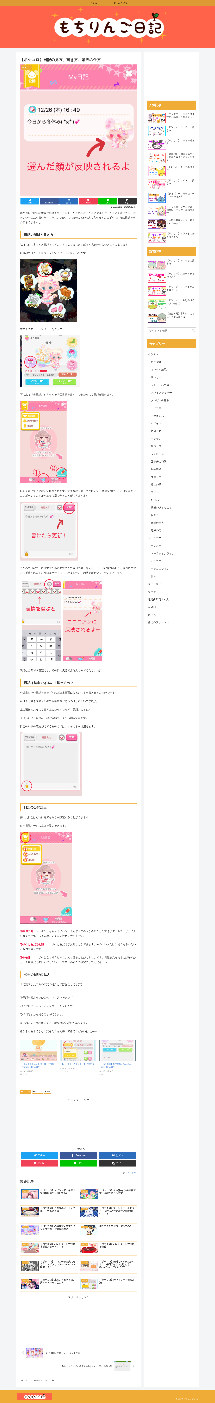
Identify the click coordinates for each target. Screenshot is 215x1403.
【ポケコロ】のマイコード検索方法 (77, 1064)
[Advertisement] (78, 1122)
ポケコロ (26, 1092)
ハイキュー (157, 423)
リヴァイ (153, 591)
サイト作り (154, 584)
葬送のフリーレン (158, 622)
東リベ (155, 492)
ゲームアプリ (156, 538)
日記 (48, 1092)
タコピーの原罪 (160, 400)
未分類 (152, 607)
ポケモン (156, 438)
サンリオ (156, 377)
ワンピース (157, 454)
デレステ (156, 545)
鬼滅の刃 (156, 530)
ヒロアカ (156, 430)
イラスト (153, 354)
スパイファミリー (161, 392)
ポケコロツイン (160, 568)
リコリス (156, 446)
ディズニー (157, 407)
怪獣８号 (156, 476)
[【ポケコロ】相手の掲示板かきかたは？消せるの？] (117, 1050)
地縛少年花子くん (158, 599)
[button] (193, 330)
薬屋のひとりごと (161, 507)
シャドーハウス (160, 385)
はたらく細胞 (159, 369)
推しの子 (156, 484)
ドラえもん (157, 415)
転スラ (155, 515)
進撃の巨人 (157, 522)
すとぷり (156, 362)
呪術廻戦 (156, 469)
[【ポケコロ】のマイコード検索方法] (78, 1050)
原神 (153, 576)
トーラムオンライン (162, 553)
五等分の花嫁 (159, 461)
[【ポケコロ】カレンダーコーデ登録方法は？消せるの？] (38, 1050)
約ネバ (155, 499)
